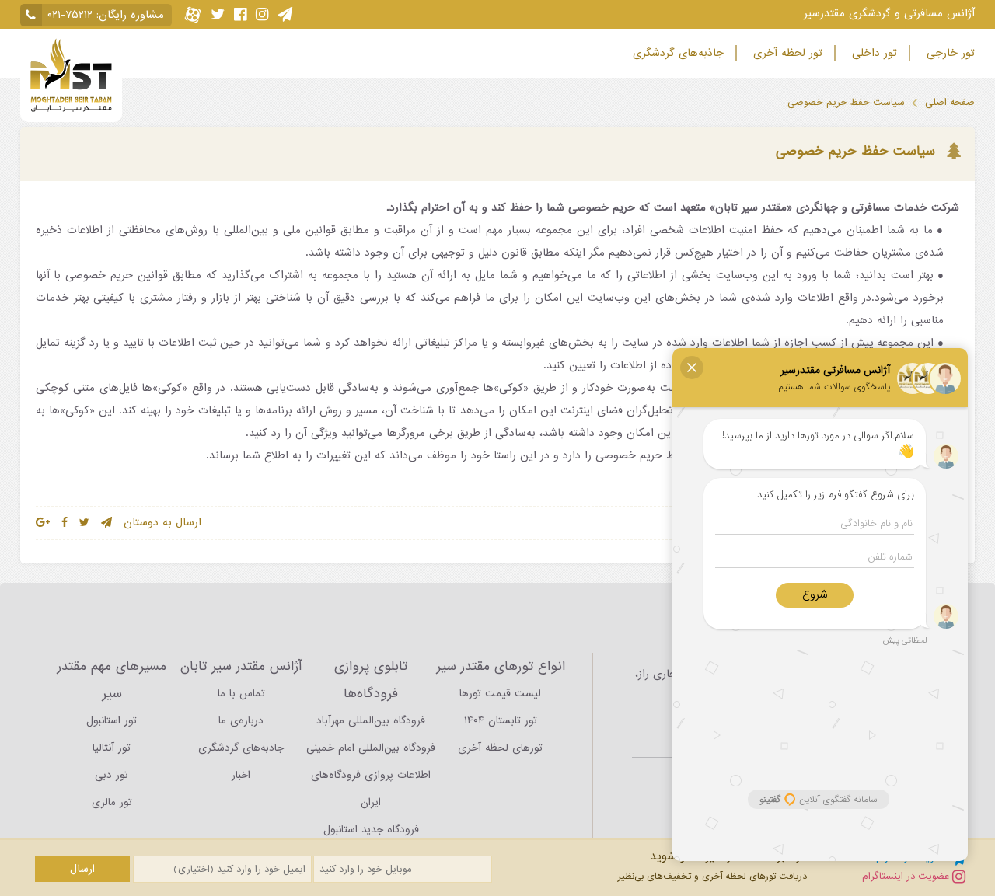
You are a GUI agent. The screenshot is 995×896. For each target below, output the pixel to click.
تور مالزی (112, 802)
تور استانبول (111, 721)
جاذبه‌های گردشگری (676, 53)
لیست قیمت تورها (500, 693)
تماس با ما (241, 693)
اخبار (241, 775)
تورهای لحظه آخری (500, 748)
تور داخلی (872, 53)
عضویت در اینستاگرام (907, 876)
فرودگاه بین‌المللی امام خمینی (370, 748)
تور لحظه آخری (785, 53)
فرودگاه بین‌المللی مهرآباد (370, 721)
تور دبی (111, 775)
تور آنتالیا (112, 748)
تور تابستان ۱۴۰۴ (500, 721)
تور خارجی (949, 53)
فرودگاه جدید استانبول (371, 829)
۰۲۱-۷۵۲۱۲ (70, 15)
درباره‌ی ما (241, 721)
